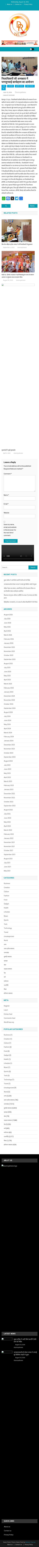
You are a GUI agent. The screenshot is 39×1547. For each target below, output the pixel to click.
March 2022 (8, 830)
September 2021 (9, 854)
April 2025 (7, 680)
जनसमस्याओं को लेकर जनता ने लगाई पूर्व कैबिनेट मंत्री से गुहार (20, 584)
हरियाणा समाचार (8, 993)
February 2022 (9, 834)
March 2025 (8, 684)
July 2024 (7, 716)
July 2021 (7, 863)
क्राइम (5, 961)
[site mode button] (32, 49)
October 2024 (8, 704)
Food (5, 900)
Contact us (18, 4)
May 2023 (7, 773)
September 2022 (9, 806)
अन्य (4, 86)
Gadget (6, 904)
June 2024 (7, 720)
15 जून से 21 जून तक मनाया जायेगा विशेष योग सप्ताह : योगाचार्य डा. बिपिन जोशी (8, 206)
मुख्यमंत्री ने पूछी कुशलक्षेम (8, 450)
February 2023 (9, 785)
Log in (6, 1010)
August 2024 (8, 712)
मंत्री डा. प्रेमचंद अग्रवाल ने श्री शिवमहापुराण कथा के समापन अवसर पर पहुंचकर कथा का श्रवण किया (18, 276)
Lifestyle (7, 912)
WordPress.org (9, 1022)
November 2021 (9, 846)
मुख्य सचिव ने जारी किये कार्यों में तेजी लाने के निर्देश (17, 580)
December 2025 (9, 647)
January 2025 (8, 692)
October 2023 (8, 753)
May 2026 (7, 627)
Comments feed (9, 1018)
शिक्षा (5, 989)
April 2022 (7, 826)
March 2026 (8, 635)
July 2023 (7, 765)
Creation (7, 887)
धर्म (5, 977)
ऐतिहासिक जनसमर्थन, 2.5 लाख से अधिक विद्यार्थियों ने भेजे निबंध (20, 602)
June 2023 (7, 769)
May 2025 (7, 676)
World (6, 940)
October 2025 (8, 655)
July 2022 (7, 814)
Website (6, 513)
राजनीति (6, 985)
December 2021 (9, 842)
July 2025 (7, 667)
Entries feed (8, 1014)
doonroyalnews (20, 92)
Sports (6, 920)
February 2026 (9, 639)
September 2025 (9, 659)
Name (6, 495)
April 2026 (7, 631)
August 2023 (8, 761)
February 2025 (9, 688)
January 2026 (8, 643)
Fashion (6, 896)
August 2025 (8, 663)
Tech (5, 924)
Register (7, 1006)
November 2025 (9, 651)
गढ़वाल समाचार (29, 86)
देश (3, 89)
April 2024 (7, 728)
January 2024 (8, 741)
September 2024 (9, 708)
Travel (6, 932)
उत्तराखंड (10, 86)
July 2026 (7, 619)
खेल (5, 965)
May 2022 (7, 822)
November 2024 (9, 700)
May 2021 (7, 871)
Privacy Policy (28, 4)
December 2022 (9, 793)
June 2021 (7, 867)
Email (6, 504)
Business (7, 883)
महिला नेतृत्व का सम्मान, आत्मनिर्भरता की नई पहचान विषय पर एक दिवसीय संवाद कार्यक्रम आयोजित (19, 589)
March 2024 (8, 732)
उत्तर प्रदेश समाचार (9, 948)
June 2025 (7, 671)
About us (9, 4)
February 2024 (9, 737)
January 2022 (8, 838)
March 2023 (8, 781)
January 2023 (8, 789)
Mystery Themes (30, 1542)
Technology (8, 928)
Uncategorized (9, 936)
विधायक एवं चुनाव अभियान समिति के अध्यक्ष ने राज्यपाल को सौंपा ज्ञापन (20, 596)
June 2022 (7, 818)
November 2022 (9, 798)
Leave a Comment (9, 95)
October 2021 (8, 850)
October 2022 (8, 802)
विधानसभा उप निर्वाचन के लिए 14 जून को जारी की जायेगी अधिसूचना (33, 206)
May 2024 (7, 724)
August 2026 (8, 615)
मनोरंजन (6, 981)
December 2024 (9, 696)
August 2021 (8, 859)
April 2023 (7, 777)
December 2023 (9, 745)
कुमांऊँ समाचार (19, 86)
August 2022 (8, 810)
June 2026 (7, 623)
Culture (6, 891)
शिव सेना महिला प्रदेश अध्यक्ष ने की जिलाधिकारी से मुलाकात (17, 244)
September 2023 (9, 757)
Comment (8, 474)
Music (6, 916)
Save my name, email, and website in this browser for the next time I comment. (10, 530)
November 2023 (9, 749)
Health (6, 908)
